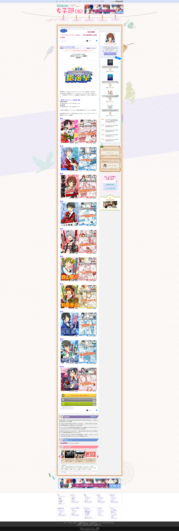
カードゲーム (86, 466)
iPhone (62, 466)
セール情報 (87, 513)
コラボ (115, 19)
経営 (62, 469)
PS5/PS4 (67, 1)
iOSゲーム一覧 (88, 516)
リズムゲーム (113, 515)
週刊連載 (60, 501)
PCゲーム (73, 495)
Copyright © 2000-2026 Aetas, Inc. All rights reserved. (89, 529)
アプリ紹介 (87, 514)
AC (93, 1)
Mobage (92, 466)
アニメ (102, 20)
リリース (84, 469)
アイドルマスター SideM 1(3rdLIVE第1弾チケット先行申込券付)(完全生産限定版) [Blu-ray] (110, 96)
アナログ (97, 1)
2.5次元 (76, 20)
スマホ (75, 1)
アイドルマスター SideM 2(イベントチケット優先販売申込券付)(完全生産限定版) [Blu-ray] (110, 110)
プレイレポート (88, 497)
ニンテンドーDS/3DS (75, 508)
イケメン (89, 20)
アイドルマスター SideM (68, 46)
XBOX (62, 1)
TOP (57, 1)
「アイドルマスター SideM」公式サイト (79, 395)
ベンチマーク (100, 515)
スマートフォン (87, 508)
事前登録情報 (87, 511)
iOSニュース (87, 509)
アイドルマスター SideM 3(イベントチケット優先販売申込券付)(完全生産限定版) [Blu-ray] (111, 120)
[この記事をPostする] (87, 41)
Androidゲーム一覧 (88, 518)
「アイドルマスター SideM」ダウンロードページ (79, 399)
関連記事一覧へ (93, 416)
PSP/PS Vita (112, 495)
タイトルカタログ (75, 502)
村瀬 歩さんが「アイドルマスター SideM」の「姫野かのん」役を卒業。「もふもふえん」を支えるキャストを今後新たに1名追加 (78, 461)
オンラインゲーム (62, 496)
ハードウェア (88, 1)
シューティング (114, 514)
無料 (71, 469)
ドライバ (99, 514)
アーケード (112, 508)
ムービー (60, 502)
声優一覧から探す (110, 184)
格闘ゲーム (113, 511)
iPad (75, 469)
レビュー (60, 497)
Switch (71, 1)
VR (83, 1)
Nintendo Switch (61, 508)
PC (59, 1)
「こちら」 (96, 524)
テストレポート (101, 510)
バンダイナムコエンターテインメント (68, 467)
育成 (95, 467)
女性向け (80, 1)
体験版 (59, 498)
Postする (90, 40)
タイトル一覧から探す (110, 188)
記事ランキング (61, 503)
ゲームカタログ (114, 518)
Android (79, 469)
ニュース (89, 469)
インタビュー (61, 500)
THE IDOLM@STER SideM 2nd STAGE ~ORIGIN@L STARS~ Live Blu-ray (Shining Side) (110, 82)
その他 (112, 516)
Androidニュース (88, 510)
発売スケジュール (75, 501)
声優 (63, 19)
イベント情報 (113, 510)
